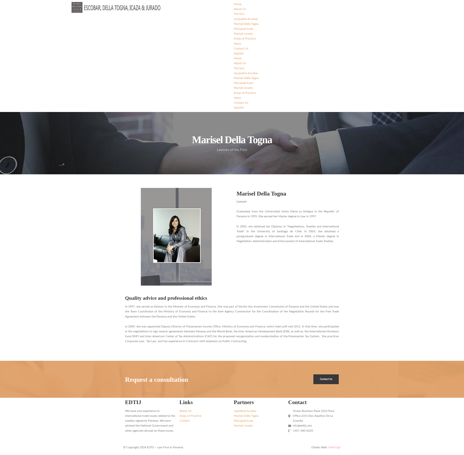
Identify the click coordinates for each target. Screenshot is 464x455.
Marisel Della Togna (246, 23)
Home (237, 4)
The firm (239, 14)
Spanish (239, 53)
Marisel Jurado (243, 33)
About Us (240, 9)
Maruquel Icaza (243, 28)
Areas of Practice (245, 38)
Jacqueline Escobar (246, 19)
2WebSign (334, 447)
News (237, 43)
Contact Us (241, 48)
